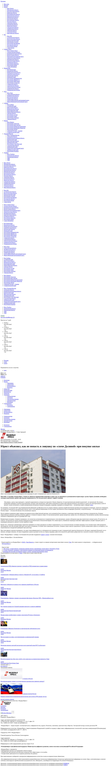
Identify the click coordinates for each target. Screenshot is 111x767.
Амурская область (12, 136)
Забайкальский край (12, 150)
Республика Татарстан (13, 82)
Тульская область (12, 31)
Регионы (3, 1)
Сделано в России (28, 678)
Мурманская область (13, 59)
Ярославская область (13, 33)
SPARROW (66, 763)
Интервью (10, 402)
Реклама (6, 360)
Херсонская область (12, 157)
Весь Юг (9, 36)
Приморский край (12, 142)
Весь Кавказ (10, 122)
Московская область (12, 10)
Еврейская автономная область (15, 138)
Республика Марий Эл (13, 80)
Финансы (9, 387)
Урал (5, 91)
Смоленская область (12, 27)
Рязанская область (12, 26)
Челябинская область (13, 96)
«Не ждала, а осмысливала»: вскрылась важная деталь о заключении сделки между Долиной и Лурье (31, 548)
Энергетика (10, 384)
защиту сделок (45, 534)
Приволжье (7, 68)
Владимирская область (13, 14)
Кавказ (6, 120)
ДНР (8, 160)
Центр (5, 7)
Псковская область (12, 62)
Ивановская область (12, 17)
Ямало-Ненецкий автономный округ (17, 101)
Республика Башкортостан (14, 78)
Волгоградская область (13, 39)
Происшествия (8, 390)
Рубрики (3, 377)
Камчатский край (12, 139)
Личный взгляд (11, 400)
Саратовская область (13, 85)
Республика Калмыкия (13, 43)
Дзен (70, 542)
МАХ (23, 542)
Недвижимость (11, 386)
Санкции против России (29, 693)
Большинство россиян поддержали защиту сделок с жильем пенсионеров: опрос (25, 551)
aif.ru (91, 505)
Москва (6, 5)
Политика (6, 380)
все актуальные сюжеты (7, 699)
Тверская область (12, 30)
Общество (7, 389)
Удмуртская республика (13, 87)
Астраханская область (13, 37)
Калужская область (12, 18)
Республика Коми (12, 65)
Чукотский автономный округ (15, 148)
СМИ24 (65, 765)
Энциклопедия (11, 396)
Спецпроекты (8, 403)
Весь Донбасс (11, 154)
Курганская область (12, 97)
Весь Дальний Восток (13, 135)
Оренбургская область (13, 74)
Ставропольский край (13, 132)
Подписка (10, 405)
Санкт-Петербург (12, 66)
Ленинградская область (13, 58)
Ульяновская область (13, 88)
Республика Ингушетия (13, 125)
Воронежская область (13, 15)
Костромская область (13, 20)
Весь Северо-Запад (12, 50)
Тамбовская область (12, 29)
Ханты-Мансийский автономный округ (18, 100)
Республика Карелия (13, 64)
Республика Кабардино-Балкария (16, 126)
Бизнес (6, 381)
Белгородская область (13, 11)
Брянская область (12, 13)
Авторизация (4, 710)
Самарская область (12, 84)
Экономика (10, 383)
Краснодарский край (13, 40)
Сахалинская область (13, 145)
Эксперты (6, 394)
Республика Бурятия (12, 151)
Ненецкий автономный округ (15, 56)
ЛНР (8, 158)
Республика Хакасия (13, 117)
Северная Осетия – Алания (14, 131)
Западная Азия (13, 579)
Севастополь (10, 47)
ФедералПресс (6, 543)
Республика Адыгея (12, 42)
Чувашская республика (13, 90)
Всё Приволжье (11, 69)
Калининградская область (14, 53)
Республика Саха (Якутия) (14, 144)
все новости (4, 666)
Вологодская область (13, 55)
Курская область (11, 21)
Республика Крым (12, 46)
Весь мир (6, 4)
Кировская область (12, 71)
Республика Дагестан (13, 123)
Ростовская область (12, 45)
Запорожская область (13, 155)
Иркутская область (12, 107)
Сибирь (6, 103)
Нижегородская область (13, 72)
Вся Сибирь (10, 104)
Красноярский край (12, 110)
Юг (5, 34)
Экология (6, 393)
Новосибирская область (13, 112)
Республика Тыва (12, 116)
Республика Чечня (12, 129)
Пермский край (11, 77)
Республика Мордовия (13, 81)
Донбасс (6, 152)
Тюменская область (12, 98)
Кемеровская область (13, 109)
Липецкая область (12, 23)
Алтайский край (11, 106)
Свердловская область (13, 94)
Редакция (3, 708)
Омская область (11, 113)
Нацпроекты (7, 392)
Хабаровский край (12, 147)
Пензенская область (12, 75)
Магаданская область (13, 141)
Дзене (20, 553)
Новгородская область (13, 61)
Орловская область (12, 24)
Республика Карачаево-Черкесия (16, 128)
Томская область (11, 119)
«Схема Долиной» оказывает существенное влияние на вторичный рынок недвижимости (28, 550)
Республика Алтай (12, 115)
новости (3, 376)
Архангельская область (13, 52)
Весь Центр (10, 8)
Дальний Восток (8, 133)
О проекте (3, 705)
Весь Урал (10, 93)
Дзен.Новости (30, 542)
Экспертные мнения (12, 399)
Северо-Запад (7, 49)
